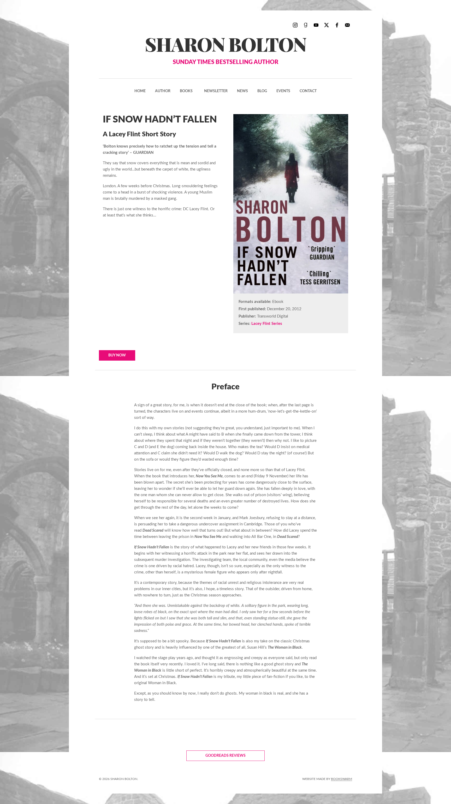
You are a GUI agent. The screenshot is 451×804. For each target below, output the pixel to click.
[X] (326, 25)
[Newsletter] (347, 25)
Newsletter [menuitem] (216, 91)
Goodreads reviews (225, 756)
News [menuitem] (242, 91)
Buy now (117, 355)
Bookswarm (341, 778)
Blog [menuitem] (262, 91)
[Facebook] (337, 25)
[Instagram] (295, 25)
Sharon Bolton (225, 48)
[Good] (305, 25)
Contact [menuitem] (308, 91)
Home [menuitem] (140, 91)
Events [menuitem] (283, 91)
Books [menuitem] (186, 91)
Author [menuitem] (162, 91)
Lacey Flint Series (266, 324)
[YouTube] (316, 25)
